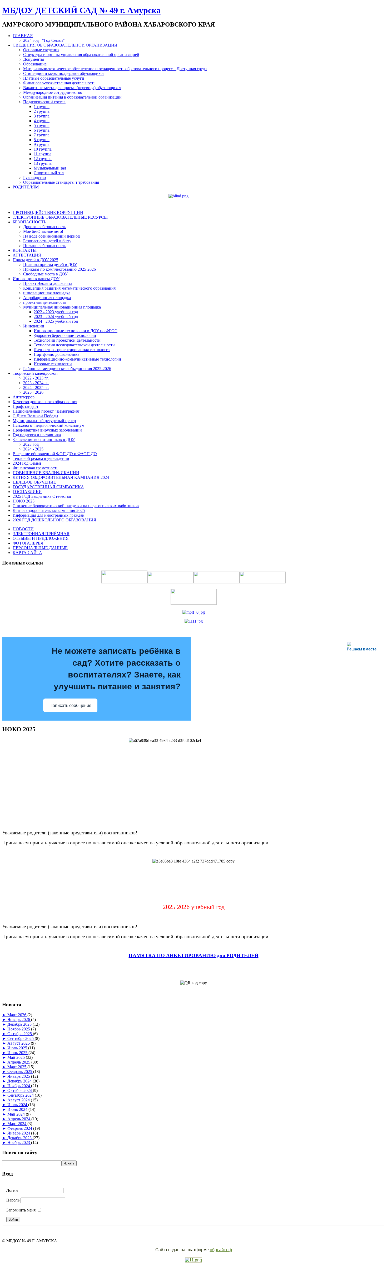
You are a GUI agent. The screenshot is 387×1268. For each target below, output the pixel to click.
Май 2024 (16, 1114)
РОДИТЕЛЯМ (26, 187)
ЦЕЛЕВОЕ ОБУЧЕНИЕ (34, 482)
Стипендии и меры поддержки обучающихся (63, 73)
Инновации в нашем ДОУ (36, 278)
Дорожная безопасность (44, 226)
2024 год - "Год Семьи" (44, 40)
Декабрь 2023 (20, 1138)
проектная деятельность (44, 302)
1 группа (41, 106)
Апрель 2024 (19, 1119)
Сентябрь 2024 (21, 1095)
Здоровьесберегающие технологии (65, 335)
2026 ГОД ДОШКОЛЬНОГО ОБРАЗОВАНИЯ (54, 520)
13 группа (43, 163)
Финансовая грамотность (35, 468)
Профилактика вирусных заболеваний (47, 430)
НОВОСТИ (23, 529)
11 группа (42, 154)
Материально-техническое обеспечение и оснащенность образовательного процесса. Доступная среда (115, 68)
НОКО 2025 (23, 501)
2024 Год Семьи (27, 463)
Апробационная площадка (47, 297)
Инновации (33, 326)
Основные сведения (41, 50)
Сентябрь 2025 (21, 1038)
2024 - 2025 (33, 449)
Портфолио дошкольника (56, 354)
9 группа (41, 144)
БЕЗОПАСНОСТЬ (29, 222)
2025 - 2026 (33, 392)
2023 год (31, 444)
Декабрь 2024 (20, 1081)
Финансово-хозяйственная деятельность (59, 83)
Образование (35, 64)
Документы (33, 59)
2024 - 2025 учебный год (56, 321)
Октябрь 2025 (20, 1033)
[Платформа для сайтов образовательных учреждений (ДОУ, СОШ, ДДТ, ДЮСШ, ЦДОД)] (193, 1260)
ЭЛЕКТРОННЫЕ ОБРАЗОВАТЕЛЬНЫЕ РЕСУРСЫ (60, 217)
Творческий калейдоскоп (35, 373)
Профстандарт (25, 406)
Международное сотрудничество (52, 92)
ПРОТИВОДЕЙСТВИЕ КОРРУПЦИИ (48, 212)
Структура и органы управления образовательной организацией (81, 54)
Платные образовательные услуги (53, 78)
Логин (12, 1190)
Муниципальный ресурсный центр (44, 420)
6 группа (41, 130)
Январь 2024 (19, 1133)
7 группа (41, 135)
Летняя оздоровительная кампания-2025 (49, 510)
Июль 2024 (17, 1104)
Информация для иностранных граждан (49, 515)
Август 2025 (19, 1043)
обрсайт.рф (221, 1250)
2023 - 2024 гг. (36, 383)
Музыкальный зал (50, 168)
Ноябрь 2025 (19, 1029)
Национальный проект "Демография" (47, 411)
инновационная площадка (46, 293)
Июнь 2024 (17, 1109)
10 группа (43, 149)
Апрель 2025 (19, 1062)
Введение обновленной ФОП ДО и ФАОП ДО (55, 453)
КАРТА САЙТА (27, 552)
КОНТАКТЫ (25, 250)
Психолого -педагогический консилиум (48, 425)
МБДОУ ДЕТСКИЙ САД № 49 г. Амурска (81, 10)
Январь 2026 (19, 1019)
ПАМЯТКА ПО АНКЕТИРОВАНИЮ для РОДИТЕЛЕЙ (194, 955)
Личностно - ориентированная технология (72, 349)
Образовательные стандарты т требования (61, 182)
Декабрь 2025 (20, 1024)
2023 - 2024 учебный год (56, 316)
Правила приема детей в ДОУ (50, 264)
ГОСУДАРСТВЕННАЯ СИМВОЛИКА (48, 487)
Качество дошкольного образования (45, 401)
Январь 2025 (19, 1076)
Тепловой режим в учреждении (41, 458)
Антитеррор (23, 397)
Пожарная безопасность (44, 245)
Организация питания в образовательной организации (72, 97)
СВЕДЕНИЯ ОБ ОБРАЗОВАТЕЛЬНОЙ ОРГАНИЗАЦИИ (65, 45)
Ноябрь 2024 (19, 1086)
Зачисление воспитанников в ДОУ (44, 439)
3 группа (41, 116)
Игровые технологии (53, 364)
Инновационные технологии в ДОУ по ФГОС (75, 330)
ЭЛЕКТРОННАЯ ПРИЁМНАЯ (41, 533)
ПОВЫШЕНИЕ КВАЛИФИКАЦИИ (46, 472)
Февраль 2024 (20, 1128)
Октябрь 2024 (20, 1090)
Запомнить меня (21, 1210)
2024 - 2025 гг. (36, 387)
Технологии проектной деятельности (67, 340)
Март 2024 (17, 1123)
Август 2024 (19, 1100)
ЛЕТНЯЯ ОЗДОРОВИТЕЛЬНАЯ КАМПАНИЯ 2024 (61, 477)
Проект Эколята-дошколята (47, 283)
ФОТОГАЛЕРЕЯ (28, 543)
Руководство (34, 177)
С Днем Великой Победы (35, 416)
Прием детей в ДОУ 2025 (35, 260)
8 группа (41, 139)
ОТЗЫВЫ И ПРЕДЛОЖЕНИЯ (41, 538)
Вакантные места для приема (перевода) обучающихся (72, 87)
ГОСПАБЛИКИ (27, 491)
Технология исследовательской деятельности (74, 345)
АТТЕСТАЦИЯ (27, 255)
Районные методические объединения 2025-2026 (67, 368)
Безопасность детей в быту (47, 241)
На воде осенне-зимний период (51, 236)
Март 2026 (17, 1015)
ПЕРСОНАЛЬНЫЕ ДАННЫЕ (40, 548)
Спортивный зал (49, 173)
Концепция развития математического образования (69, 288)
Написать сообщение (70, 705)
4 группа (41, 121)
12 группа (43, 158)
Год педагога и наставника (37, 435)
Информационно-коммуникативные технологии (77, 359)
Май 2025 (16, 1057)
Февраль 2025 (20, 1071)
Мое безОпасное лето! (43, 231)
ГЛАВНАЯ (23, 35)
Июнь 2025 (17, 1052)
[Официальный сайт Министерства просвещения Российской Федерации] (193, 612)
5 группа (41, 125)
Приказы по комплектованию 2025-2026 (59, 269)
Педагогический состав (44, 102)
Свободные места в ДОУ (45, 274)
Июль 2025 (17, 1048)
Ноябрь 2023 (19, 1142)
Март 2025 (17, 1067)
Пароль (12, 1200)
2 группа (41, 111)
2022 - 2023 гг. (36, 378)
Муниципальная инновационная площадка (62, 307)
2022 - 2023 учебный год (56, 312)
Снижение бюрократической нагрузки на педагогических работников (76, 506)
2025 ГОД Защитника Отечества (42, 496)
